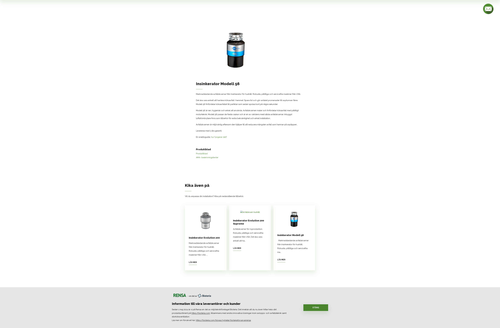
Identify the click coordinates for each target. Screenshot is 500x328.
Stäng (315, 308)
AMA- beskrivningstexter (207, 157)
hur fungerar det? (219, 137)
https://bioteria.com (200, 313)
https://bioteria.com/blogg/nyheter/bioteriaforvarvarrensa (223, 320)
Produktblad (202, 153)
